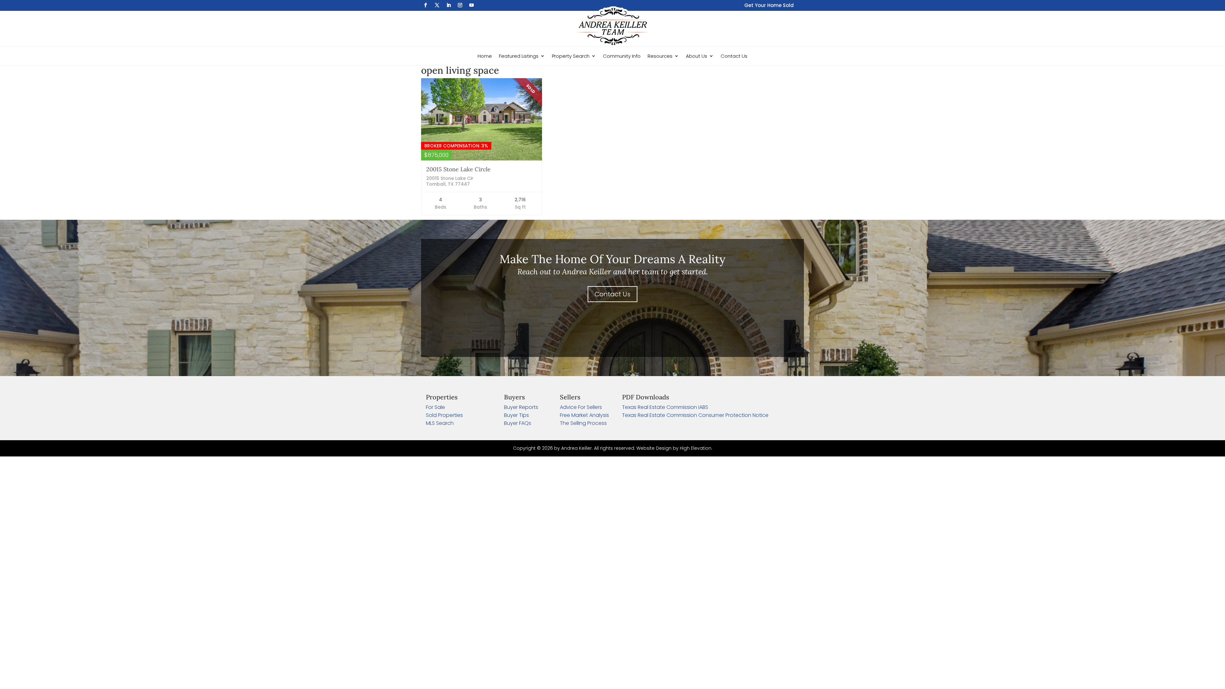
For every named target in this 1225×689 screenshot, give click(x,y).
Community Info (622, 56)
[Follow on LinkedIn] (448, 5)
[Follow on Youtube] (471, 5)
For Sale (435, 407)
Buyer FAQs (517, 423)
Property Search (571, 56)
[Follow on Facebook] (425, 5)
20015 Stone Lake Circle (458, 169)
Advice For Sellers (581, 407)
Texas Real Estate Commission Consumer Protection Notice (695, 415)
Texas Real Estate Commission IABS (665, 407)
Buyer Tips (516, 415)
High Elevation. (696, 448)
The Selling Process (583, 423)
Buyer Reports (521, 407)
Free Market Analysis (584, 415)
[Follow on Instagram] (460, 5)
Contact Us (734, 56)
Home (485, 56)
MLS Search (440, 423)
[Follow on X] (437, 5)
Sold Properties (444, 415)
